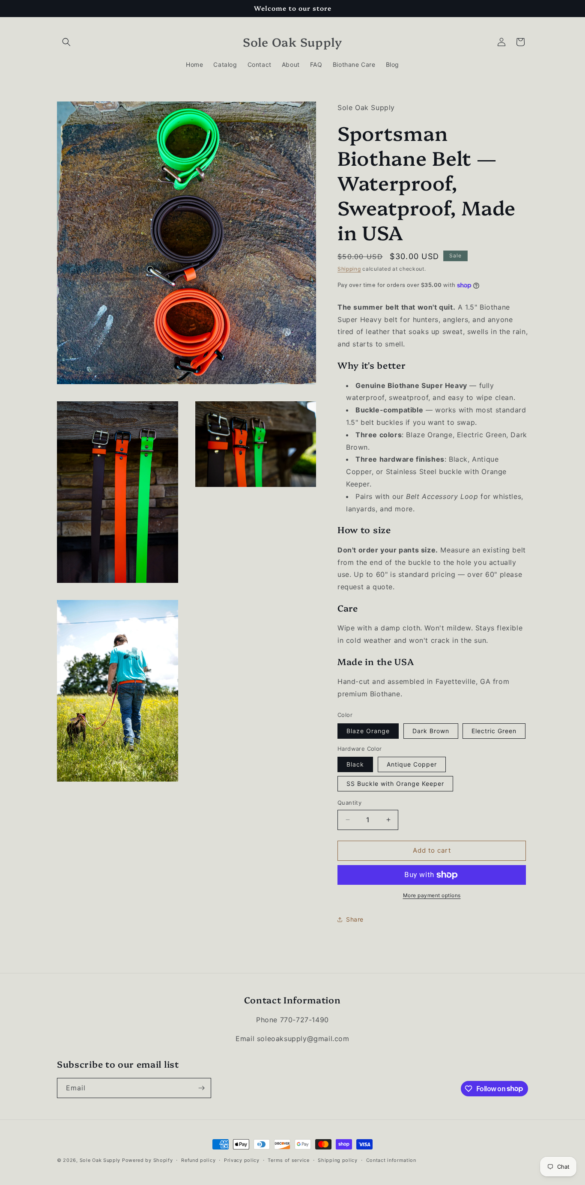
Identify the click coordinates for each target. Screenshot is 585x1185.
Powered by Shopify (147, 1160)
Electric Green (494, 730)
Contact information (391, 1160)
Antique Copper (412, 764)
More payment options (432, 895)
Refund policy (198, 1160)
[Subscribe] (201, 1088)
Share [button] (355, 919)
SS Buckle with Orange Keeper (395, 783)
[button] (66, 42)
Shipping (349, 269)
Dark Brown (430, 730)
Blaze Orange (368, 730)
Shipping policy (338, 1160)
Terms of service (288, 1160)
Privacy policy (242, 1160)
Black (355, 764)
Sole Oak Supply (100, 1160)
